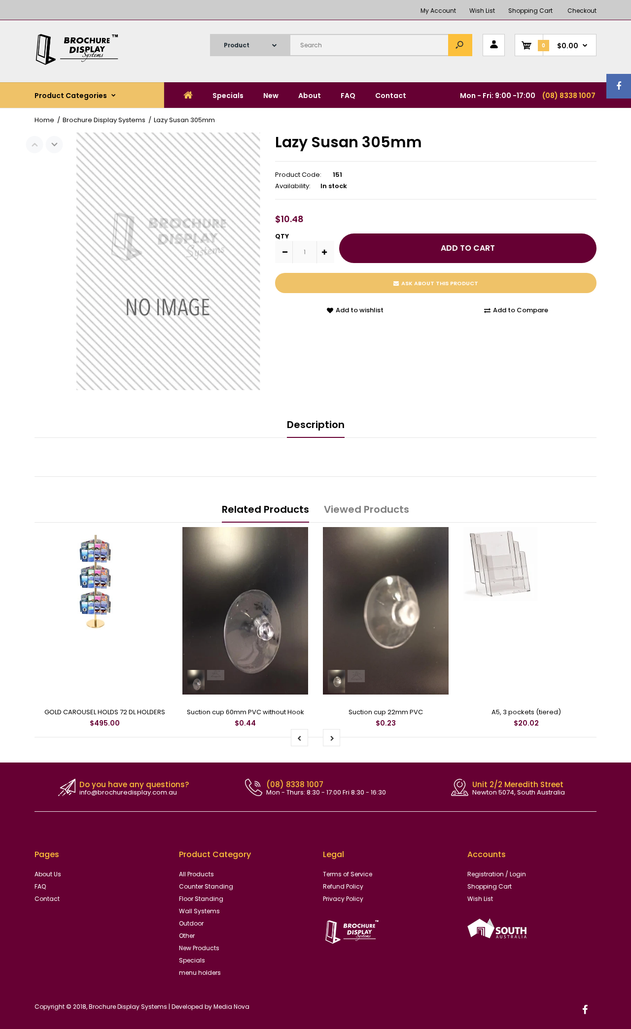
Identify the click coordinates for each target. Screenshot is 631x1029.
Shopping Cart (530, 10)
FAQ (40, 886)
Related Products (265, 509)
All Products (196, 874)
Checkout (581, 10)
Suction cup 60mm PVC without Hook (245, 712)
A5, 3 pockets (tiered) (526, 712)
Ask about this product (439, 283)
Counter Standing (206, 886)
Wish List (482, 10)
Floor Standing (201, 899)
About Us (48, 874)
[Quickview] (155, 578)
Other (187, 935)
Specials (192, 960)
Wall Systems (199, 911)
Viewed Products (366, 509)
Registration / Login (496, 874)
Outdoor (191, 923)
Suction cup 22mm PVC (386, 712)
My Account (438, 10)
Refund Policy (343, 886)
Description (316, 425)
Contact (47, 899)
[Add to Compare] (155, 539)
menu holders (200, 972)
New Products (199, 948)
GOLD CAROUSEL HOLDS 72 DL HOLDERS (104, 712)
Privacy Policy (343, 899)
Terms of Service (347, 874)
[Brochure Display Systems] (84, 62)
